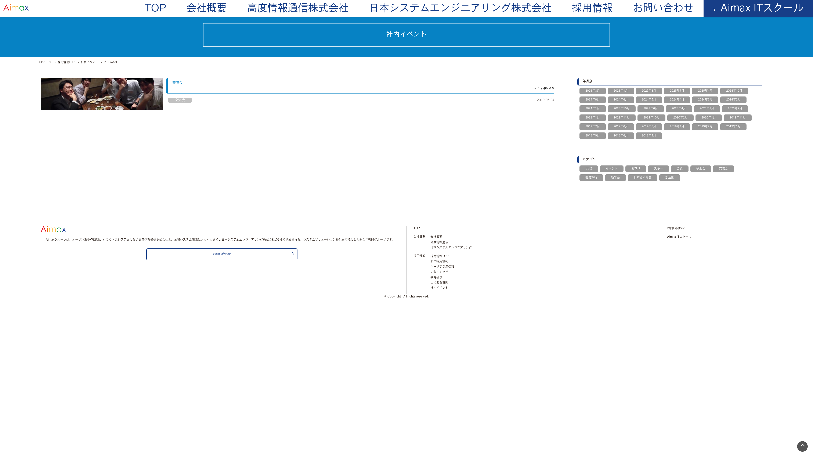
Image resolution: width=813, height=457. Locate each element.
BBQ (588, 168)
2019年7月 (592, 126)
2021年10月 (651, 117)
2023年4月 (679, 108)
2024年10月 (734, 90)
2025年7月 (677, 90)
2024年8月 (592, 99)
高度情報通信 (439, 242)
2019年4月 (677, 126)
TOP (155, 9)
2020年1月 (708, 117)
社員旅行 (591, 177)
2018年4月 (649, 135)
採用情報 (592, 9)
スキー (658, 168)
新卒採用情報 (439, 261)
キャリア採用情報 (442, 266)
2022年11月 (622, 117)
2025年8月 (649, 90)
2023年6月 (650, 108)
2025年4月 (705, 90)
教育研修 (436, 277)
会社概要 (206, 9)
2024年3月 (705, 99)
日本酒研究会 (642, 177)
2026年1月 (621, 90)
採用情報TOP (66, 62)
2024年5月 (649, 99)
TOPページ (44, 62)
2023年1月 (592, 117)
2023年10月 (622, 108)
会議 (680, 168)
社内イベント (89, 62)
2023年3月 (707, 108)
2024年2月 (733, 99)
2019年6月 (621, 126)
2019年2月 (705, 126)
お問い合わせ (663, 9)
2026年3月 (592, 90)
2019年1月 (733, 126)
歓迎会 (700, 168)
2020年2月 (680, 117)
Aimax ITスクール (679, 237)
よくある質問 (439, 282)
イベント (612, 168)
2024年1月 (592, 108)
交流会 (177, 83)
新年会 (615, 177)
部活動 (669, 177)
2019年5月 (649, 126)
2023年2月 (735, 108)
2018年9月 (592, 135)
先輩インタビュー (442, 272)
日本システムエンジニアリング (451, 247)
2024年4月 (677, 99)
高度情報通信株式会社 (298, 9)
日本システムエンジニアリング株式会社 (460, 9)
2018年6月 (621, 135)
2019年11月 (738, 117)
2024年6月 (621, 99)
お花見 (635, 168)
